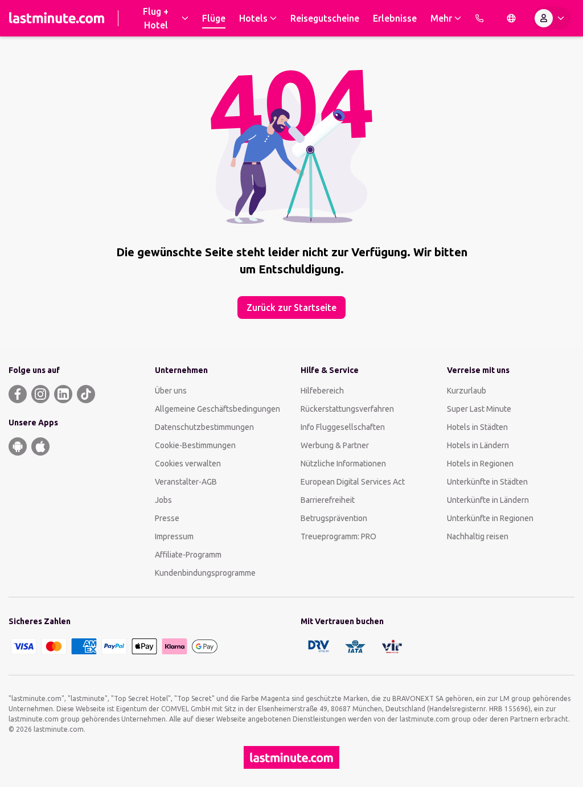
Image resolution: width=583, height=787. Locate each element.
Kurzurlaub (466, 390)
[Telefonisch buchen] (479, 18)
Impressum (174, 536)
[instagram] (40, 394)
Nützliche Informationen (343, 463)
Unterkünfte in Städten (487, 481)
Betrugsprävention (334, 518)
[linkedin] (63, 394)
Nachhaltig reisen (477, 536)
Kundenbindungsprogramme (205, 572)
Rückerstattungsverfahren (347, 408)
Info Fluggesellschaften (343, 427)
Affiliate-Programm (188, 554)
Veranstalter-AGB (186, 481)
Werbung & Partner (335, 445)
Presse (167, 518)
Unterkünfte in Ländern (488, 500)
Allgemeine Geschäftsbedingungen (217, 408)
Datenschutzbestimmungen (204, 427)
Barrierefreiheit (328, 500)
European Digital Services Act (353, 481)
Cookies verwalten (188, 463)
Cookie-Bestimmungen (195, 445)
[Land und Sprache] (511, 18)
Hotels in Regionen (480, 463)
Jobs (163, 500)
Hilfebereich (322, 390)
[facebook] (18, 394)
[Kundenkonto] (551, 18)
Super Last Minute (479, 408)
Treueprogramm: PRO (338, 536)
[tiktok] (86, 394)
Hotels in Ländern (478, 445)
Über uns (171, 390)
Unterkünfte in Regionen (490, 518)
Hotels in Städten (477, 427)
